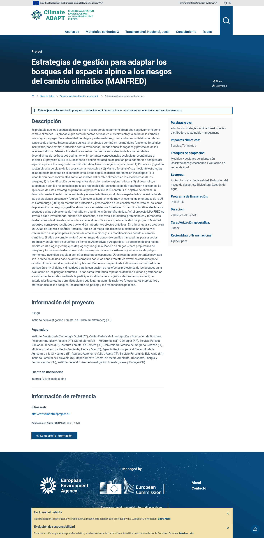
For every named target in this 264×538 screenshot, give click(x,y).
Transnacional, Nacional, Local (147, 32)
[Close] (228, 513)
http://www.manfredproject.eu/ (51, 414)
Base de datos (47, 96)
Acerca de (72, 32)
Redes (207, 32)
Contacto (199, 488)
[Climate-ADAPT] (124, 15)
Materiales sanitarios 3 (102, 32)
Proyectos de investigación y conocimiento (79, 96)
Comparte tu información (56, 435)
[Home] (33, 96)
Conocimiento (186, 32)
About (196, 482)
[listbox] (67, 3)
